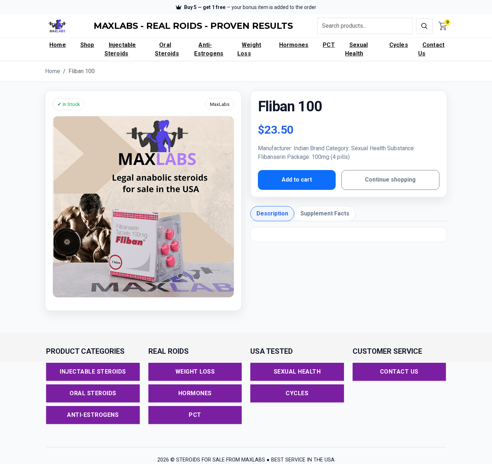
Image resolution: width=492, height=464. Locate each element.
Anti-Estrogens (208, 49)
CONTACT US (399, 371)
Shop (87, 44)
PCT (329, 44)
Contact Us (431, 49)
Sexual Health (356, 49)
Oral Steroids (167, 49)
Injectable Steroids (120, 49)
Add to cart (297, 179)
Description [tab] (272, 213)
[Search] (424, 26)
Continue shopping (390, 179)
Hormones (294, 44)
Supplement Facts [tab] (324, 213)
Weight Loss (249, 49)
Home (57, 44)
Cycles (398, 44)
